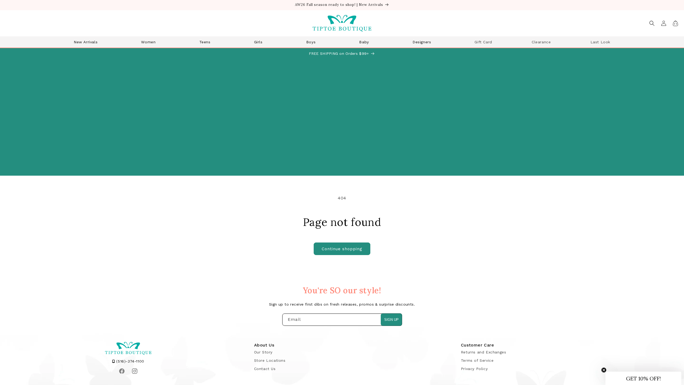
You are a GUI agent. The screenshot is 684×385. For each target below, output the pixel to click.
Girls (258, 42)
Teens (205, 42)
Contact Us (265, 369)
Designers (422, 42)
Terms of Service (477, 360)
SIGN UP (391, 320)
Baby (364, 42)
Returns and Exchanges (483, 352)
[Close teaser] (604, 370)
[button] (88, 42)
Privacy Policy (474, 369)
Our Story (263, 352)
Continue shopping (342, 249)
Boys (311, 42)
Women (148, 42)
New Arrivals (86, 42)
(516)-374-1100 (129, 361)
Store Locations (270, 360)
